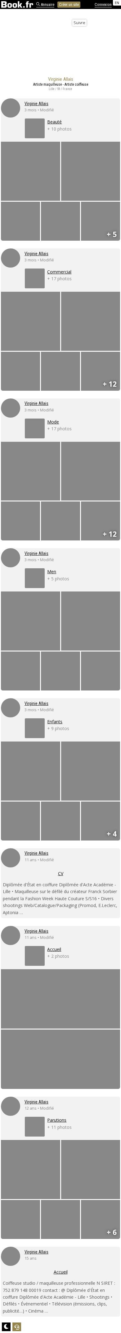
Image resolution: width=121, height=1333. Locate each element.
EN (117, 2)
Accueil (61, 1272)
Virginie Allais (36, 103)
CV (60, 873)
